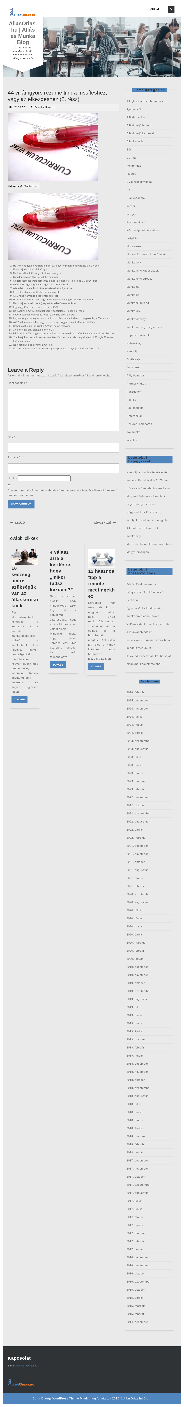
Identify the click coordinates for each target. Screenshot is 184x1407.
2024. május (134, 724)
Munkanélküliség (137, 302)
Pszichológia (135, 407)
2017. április (134, 1225)
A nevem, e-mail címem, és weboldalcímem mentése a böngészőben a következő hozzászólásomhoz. (62, 493)
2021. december (137, 845)
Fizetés (131, 173)
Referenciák (134, 415)
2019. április (134, 1031)
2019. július (134, 1007)
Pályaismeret (135, 375)
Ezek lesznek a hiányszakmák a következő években (144, 592)
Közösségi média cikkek (142, 230)
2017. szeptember (138, 1184)
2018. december (137, 1063)
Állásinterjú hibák (138, 125)
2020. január (134, 958)
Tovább (20, 699)
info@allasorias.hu (26, 1365)
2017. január (134, 1249)
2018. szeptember (138, 1087)
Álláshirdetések (136, 117)
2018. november (137, 1071)
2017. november (137, 1168)
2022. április (134, 829)
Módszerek (133, 246)
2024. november (137, 708)
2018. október (135, 1079)
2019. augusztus (137, 999)
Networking (134, 343)
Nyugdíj (131, 351)
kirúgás (131, 214)
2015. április (134, 1297)
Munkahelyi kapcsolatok (142, 270)
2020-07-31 (20, 107)
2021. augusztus (137, 869)
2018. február (135, 1144)
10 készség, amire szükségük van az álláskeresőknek (25, 587)
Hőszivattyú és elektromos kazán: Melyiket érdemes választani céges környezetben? (149, 496)
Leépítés (132, 238)
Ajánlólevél (133, 109)
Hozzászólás (17, 382)
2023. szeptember (138, 740)
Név (11, 437)
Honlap (12, 478)
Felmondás (133, 165)
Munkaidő (132, 286)
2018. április (134, 1128)
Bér (128, 149)
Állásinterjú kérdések (140, 133)
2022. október (135, 805)
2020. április (134, 934)
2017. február (135, 1241)
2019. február (135, 1047)
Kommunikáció (136, 222)
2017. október (135, 1176)
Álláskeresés (31, 186)
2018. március (136, 1136)
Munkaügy (133, 310)
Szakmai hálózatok (139, 423)
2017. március (136, 1233)
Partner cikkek (136, 383)
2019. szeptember (138, 991)
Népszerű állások (138, 335)
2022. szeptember (138, 813)
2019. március (136, 1039)
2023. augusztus (137, 748)
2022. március (136, 837)
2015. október (135, 1289)
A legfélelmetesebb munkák (144, 101)
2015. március (136, 1305)
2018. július (134, 1104)
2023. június (134, 765)
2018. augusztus (137, 1095)
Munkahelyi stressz (139, 278)
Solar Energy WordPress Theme (56, 1398)
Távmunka (133, 431)
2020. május (134, 926)
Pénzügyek (133, 391)
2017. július (134, 1200)
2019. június (134, 1015)
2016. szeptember (138, 1281)
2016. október (135, 1273)
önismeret (133, 367)
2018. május (134, 1120)
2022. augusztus (137, 821)
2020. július (134, 910)
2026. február (135, 692)
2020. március (136, 942)
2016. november (137, 1265)
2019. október (135, 982)
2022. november (137, 797)
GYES (130, 189)
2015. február (135, 1313)
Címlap (155, 9)
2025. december (137, 700)
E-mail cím (16, 457)
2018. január (134, 1152)
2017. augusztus (137, 1192)
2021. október (135, 861)
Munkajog (132, 294)
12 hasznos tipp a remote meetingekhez (101, 584)
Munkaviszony (136, 318)
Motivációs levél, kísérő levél (146, 254)
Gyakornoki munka (139, 181)
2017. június (134, 1208)
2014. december (137, 1321)
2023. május (134, 773)
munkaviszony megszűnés (144, 327)
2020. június (134, 918)
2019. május (134, 1023)
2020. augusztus (137, 902)
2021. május (134, 878)
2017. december (137, 1160)
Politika (131, 399)
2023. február (135, 789)
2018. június (134, 1112)
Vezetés (131, 440)
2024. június (134, 716)
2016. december (137, 1257)
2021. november (137, 853)
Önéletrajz (133, 359)
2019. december (137, 966)
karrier (130, 206)
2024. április (134, 732)
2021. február (135, 886)
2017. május (134, 1217)
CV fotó (131, 157)
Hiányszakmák (136, 197)
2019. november (137, 974)
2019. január (134, 1055)
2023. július (134, 756)
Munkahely (133, 262)
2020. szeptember (138, 894)
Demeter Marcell (43, 107)
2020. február (135, 950)
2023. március (136, 781)
